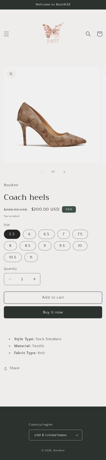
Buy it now (53, 312)
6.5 (46, 234)
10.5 (12, 257)
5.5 (12, 234)
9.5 (62, 246)
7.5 (80, 234)
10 (80, 246)
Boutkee (59, 450)
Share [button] (15, 368)
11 (31, 257)
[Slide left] (41, 172)
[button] (6, 34)
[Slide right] (64, 172)
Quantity (10, 268)
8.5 (28, 246)
